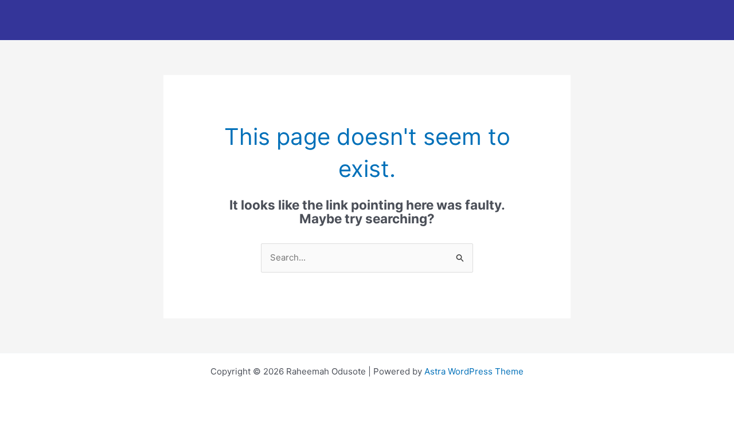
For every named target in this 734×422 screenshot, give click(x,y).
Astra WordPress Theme (474, 371)
